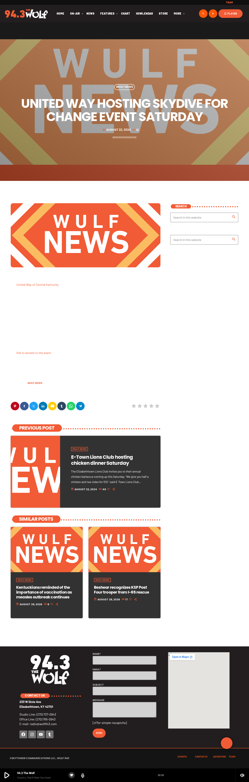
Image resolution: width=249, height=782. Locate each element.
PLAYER (230, 14)
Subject (98, 684)
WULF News (124, 87)
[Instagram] (32, 734)
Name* (97, 654)
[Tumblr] (49, 734)
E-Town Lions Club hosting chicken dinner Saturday (102, 460)
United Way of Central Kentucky (37, 285)
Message (98, 700)
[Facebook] (23, 734)
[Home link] (26, 13)
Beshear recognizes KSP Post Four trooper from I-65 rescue (121, 590)
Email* (97, 669)
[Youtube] (41, 734)
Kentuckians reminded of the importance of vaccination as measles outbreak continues (44, 592)
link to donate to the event (33, 353)
